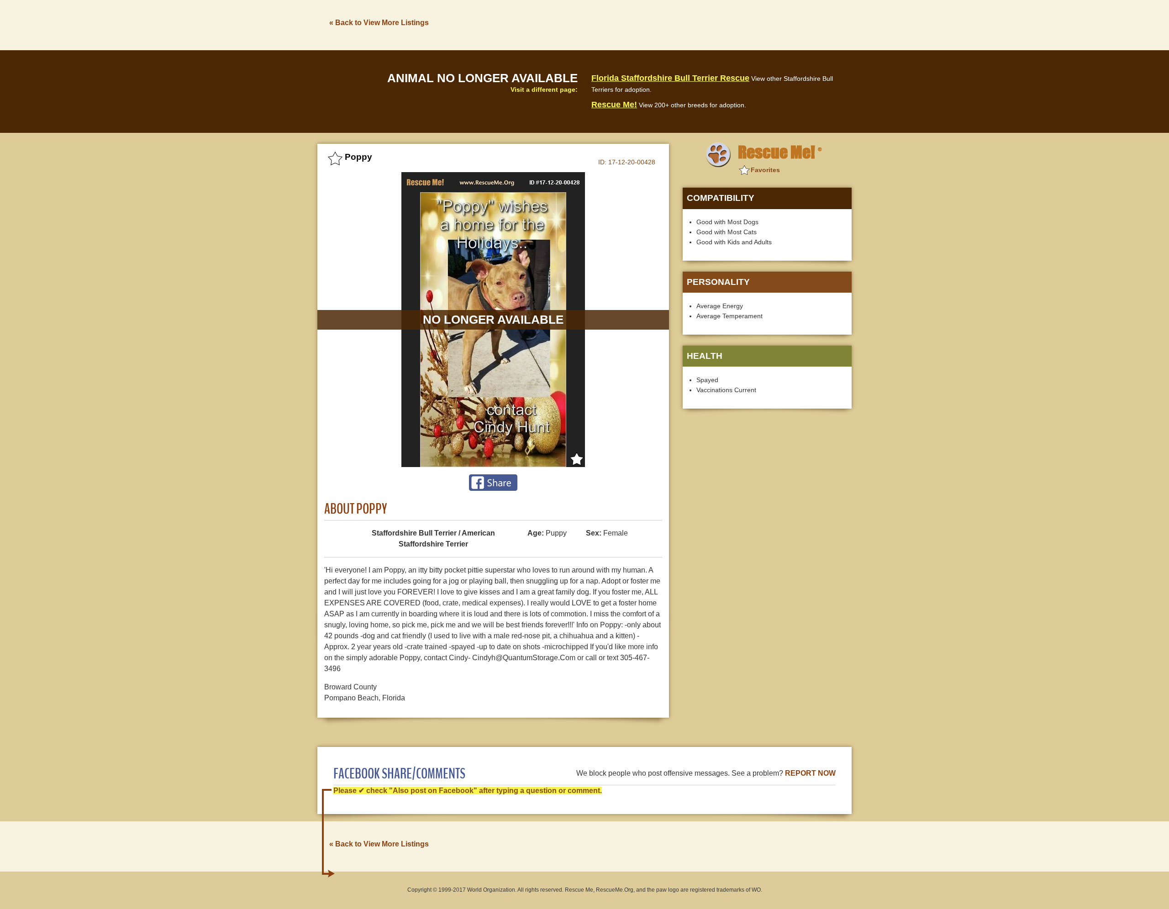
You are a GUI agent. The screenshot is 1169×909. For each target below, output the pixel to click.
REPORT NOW (810, 773)
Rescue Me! (614, 104)
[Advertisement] (685, 24)
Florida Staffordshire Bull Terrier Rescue (670, 78)
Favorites (765, 169)
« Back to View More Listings (379, 22)
